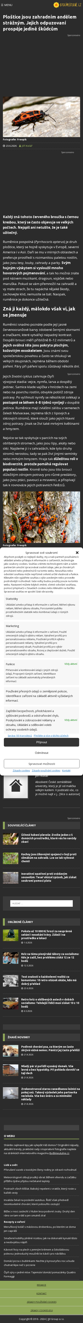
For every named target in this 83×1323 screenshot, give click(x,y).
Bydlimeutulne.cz (59, 1153)
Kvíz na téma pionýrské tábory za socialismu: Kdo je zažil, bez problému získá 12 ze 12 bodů (50, 957)
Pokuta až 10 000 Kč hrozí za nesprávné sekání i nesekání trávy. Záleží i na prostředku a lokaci (46, 935)
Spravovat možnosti (42, 764)
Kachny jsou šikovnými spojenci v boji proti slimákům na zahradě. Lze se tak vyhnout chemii (48, 858)
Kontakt (66, 770)
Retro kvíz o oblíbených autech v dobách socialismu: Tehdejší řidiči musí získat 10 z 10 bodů (50, 1003)
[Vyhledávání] (41, 903)
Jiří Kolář (41, 776)
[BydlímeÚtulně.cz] (67, 5)
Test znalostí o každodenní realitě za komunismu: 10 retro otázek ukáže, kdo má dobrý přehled (48, 980)
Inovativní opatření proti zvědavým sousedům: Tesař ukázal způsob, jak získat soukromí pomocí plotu (48, 877)
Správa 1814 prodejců (20, 735)
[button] (77, 552)
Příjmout (41, 742)
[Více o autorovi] (69, 794)
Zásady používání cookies (46, 770)
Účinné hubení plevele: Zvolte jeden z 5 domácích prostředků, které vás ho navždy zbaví (48, 838)
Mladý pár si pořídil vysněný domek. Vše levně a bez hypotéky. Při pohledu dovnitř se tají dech (50, 1070)
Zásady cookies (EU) (41, 1310)
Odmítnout (41, 752)
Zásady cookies (21, 770)
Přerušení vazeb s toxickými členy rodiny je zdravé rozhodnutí (40, 1170)
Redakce (41, 1285)
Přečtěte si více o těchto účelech (51, 735)
